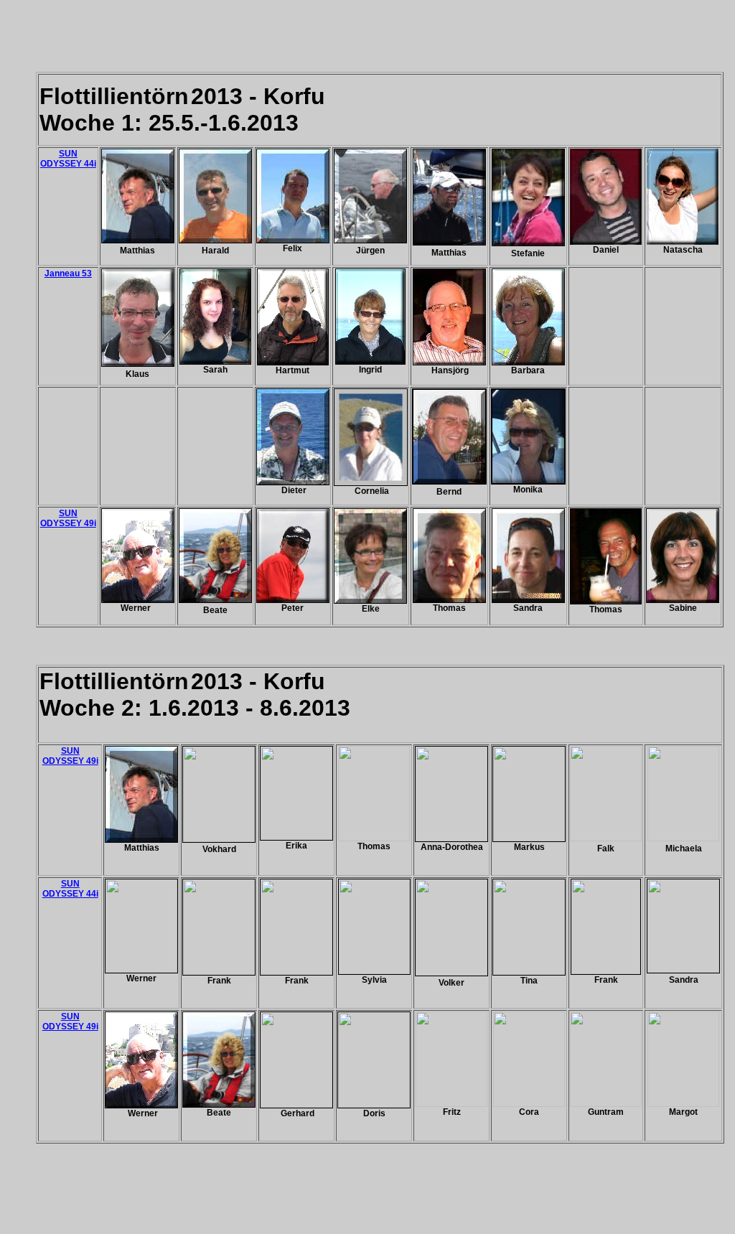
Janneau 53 (68, 273)
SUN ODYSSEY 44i (68, 159)
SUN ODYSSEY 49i (68, 518)
